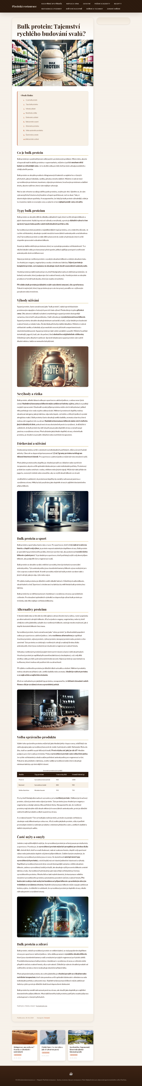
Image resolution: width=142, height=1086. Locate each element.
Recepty (118, 4)
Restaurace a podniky (51, 9)
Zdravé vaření (113, 9)
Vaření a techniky (94, 9)
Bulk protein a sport (32, 121)
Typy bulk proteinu (32, 104)
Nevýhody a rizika (31, 113)
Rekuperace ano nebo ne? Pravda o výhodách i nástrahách (24, 1049)
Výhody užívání (30, 108)
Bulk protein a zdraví (32, 139)
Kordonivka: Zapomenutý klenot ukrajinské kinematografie (80, 1049)
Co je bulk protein (31, 100)
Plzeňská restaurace (24, 6)
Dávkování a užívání (32, 117)
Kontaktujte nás (41, 1006)
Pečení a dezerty (102, 4)
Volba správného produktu (34, 130)
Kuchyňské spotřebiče (51, 4)
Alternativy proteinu (32, 126)
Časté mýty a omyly (32, 135)
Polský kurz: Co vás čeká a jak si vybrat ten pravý (52, 1048)
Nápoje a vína (72, 4)
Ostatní (86, 4)
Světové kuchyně (74, 9)
